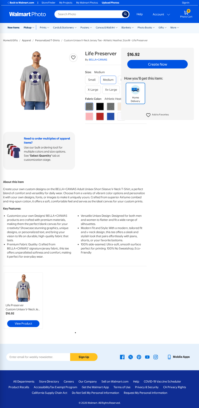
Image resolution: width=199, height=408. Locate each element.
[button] (157, 115)
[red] (100, 116)
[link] (23, 301)
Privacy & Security (147, 387)
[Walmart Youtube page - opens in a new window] (147, 357)
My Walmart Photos (87, 2)
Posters (84, 27)
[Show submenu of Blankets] (133, 27)
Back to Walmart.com (22, 2)
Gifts (161, 27)
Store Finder (48, 2)
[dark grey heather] (110, 106)
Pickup (27, 27)
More (173, 27)
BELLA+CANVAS (98, 59)
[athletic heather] (89, 106)
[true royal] (110, 116)
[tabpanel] (27, 300)
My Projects (65, 2)
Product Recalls (19, 387)
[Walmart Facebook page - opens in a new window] (122, 357)
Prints (43, 27)
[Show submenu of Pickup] (34, 27)
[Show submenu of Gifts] (165, 27)
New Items (13, 27)
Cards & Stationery (63, 27)
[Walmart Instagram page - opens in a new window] (155, 357)
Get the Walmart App (95, 387)
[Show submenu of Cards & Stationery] (75, 27)
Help (140, 14)
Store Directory (49, 381)
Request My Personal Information (145, 393)
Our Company (88, 381)
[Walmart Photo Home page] (28, 14)
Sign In (185, 2)
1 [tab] (75, 332)
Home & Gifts (10, 40)
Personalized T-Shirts (47, 40)
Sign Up (84, 357)
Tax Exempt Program (63, 387)
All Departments (23, 381)
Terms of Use (121, 387)
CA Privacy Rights (174, 387)
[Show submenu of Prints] (48, 27)
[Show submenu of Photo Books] (154, 27)
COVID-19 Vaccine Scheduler (162, 381)
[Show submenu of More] (178, 27)
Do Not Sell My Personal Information (95, 393)
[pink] (89, 116)
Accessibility (42, 387)
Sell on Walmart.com (114, 381)
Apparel (26, 40)
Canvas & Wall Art (105, 27)
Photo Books (145, 27)
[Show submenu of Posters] (91, 27)
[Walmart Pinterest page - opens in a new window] (139, 357)
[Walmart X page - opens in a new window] (130, 357)
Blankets (126, 27)
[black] (100, 106)
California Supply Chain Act (49, 393)
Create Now (157, 64)
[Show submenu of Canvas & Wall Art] (116, 27)
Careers (69, 381)
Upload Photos (110, 2)
